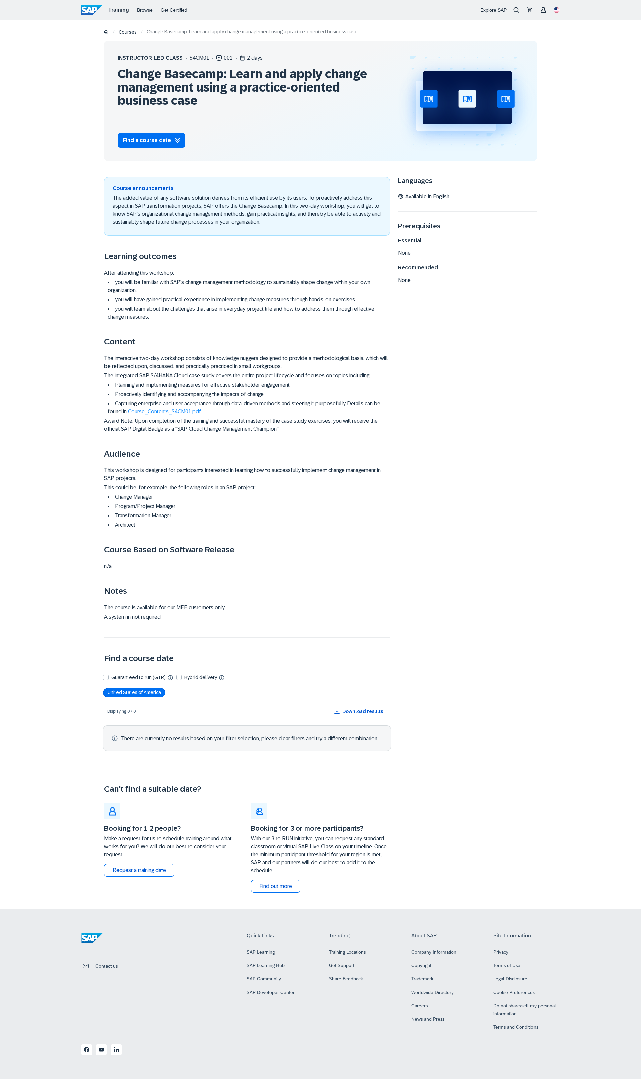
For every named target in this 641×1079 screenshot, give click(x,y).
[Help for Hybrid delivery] (221, 677)
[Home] (106, 32)
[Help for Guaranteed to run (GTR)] (170, 677)
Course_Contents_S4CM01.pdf (164, 411)
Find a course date (147, 140)
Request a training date (139, 870)
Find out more (275, 886)
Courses (128, 32)
